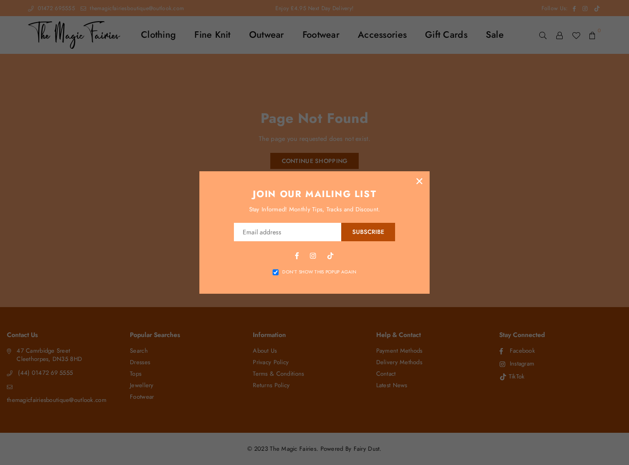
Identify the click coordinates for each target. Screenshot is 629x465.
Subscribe (368, 231)
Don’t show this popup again (319, 272)
